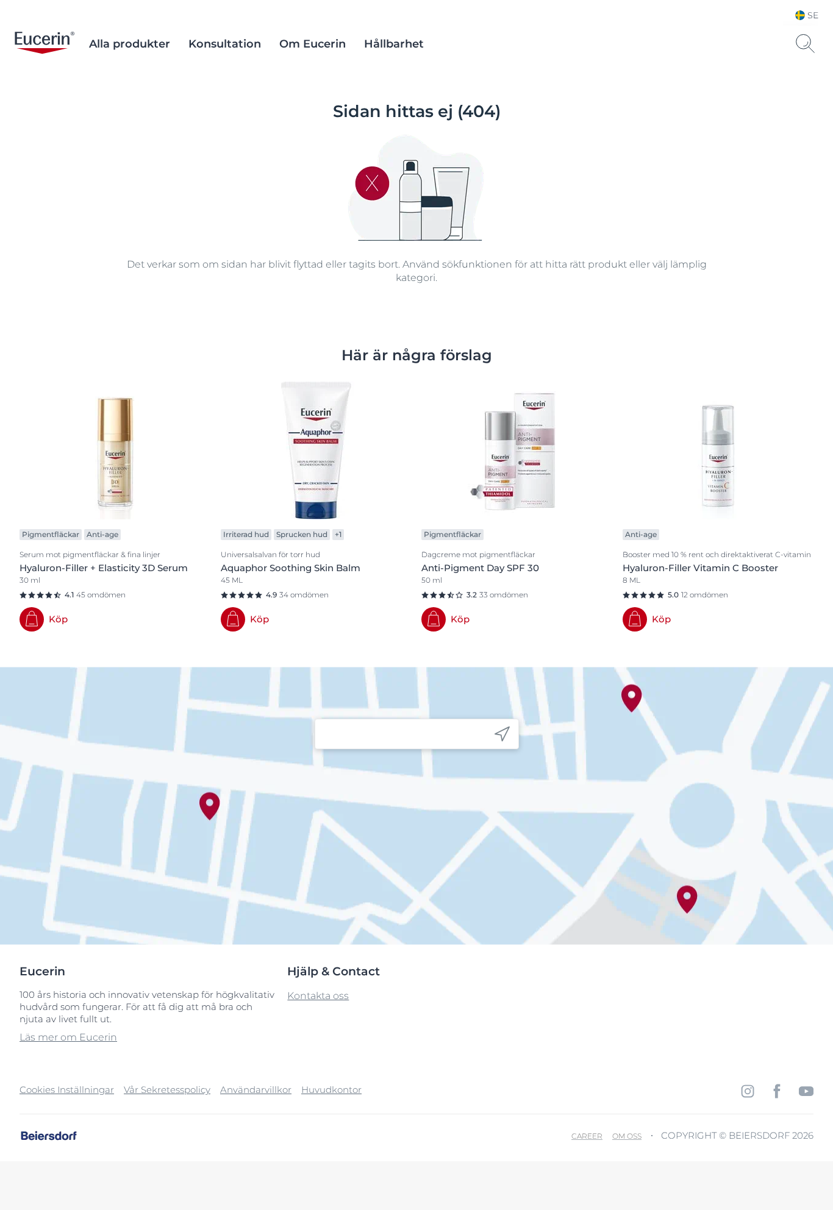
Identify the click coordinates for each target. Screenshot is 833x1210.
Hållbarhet (394, 44)
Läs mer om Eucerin (68, 1037)
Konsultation (224, 44)
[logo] (44, 44)
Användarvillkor (255, 1089)
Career (586, 1136)
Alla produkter (129, 44)
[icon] (502, 734)
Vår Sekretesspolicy (167, 1089)
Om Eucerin (312, 44)
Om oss (627, 1136)
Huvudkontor (331, 1089)
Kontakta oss (318, 996)
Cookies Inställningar (67, 1089)
